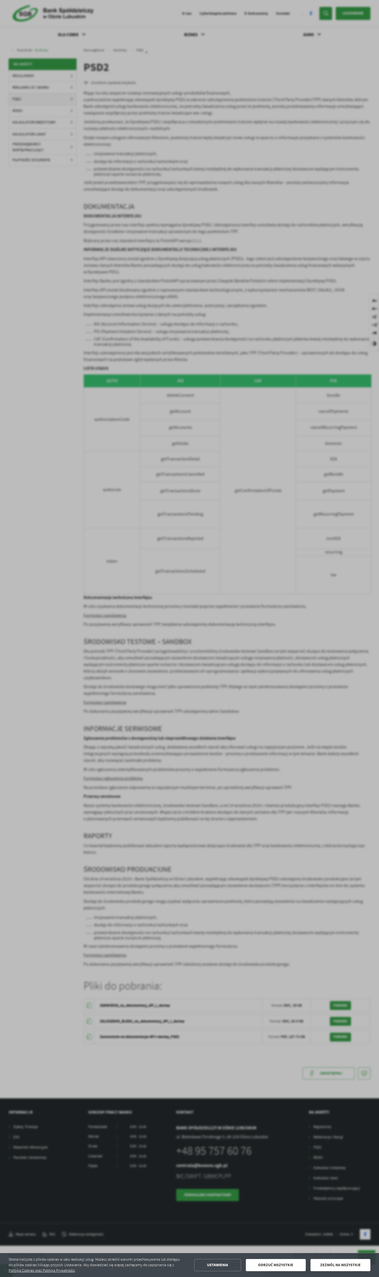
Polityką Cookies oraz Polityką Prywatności (42, 1270)
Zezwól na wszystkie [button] (340, 1265)
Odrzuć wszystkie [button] (275, 1265)
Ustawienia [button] (217, 1265)
